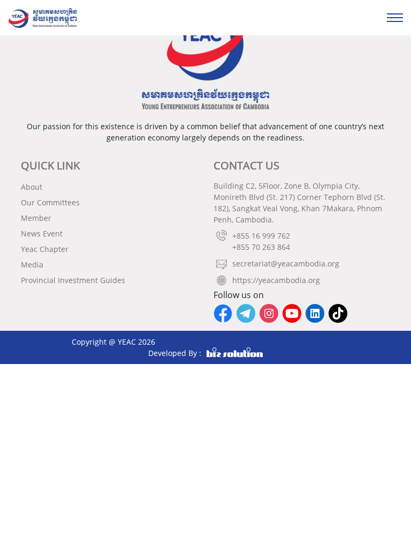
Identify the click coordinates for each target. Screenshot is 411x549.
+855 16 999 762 (261, 236)
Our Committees (50, 202)
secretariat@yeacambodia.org (285, 263)
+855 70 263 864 (261, 247)
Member (36, 218)
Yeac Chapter (44, 249)
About (31, 187)
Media (32, 264)
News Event (42, 233)
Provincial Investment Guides (73, 280)
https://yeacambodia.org (276, 280)
